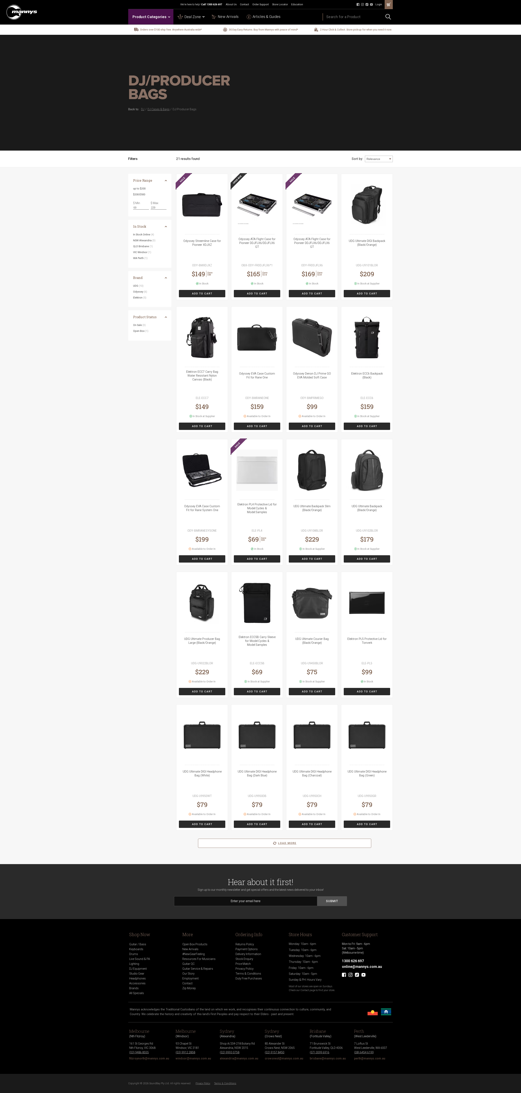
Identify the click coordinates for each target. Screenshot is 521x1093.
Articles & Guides (266, 16)
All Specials (136, 993)
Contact (244, 4)
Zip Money (189, 988)
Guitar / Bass (137, 944)
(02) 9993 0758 (229, 1052)
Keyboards (136, 949)
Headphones (137, 978)
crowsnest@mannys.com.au (284, 1058)
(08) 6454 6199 (364, 1052)
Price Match (243, 963)
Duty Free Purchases (248, 978)
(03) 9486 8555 (139, 1052)
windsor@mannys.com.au (193, 1058)
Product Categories (149, 17)
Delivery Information (248, 954)
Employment (190, 978)
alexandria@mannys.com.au (239, 1058)
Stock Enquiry (244, 959)
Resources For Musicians (199, 959)
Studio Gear (136, 973)
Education (297, 4)
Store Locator (280, 4)
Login (378, 4)
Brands (134, 988)
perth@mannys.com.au (369, 1058)
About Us (231, 4)
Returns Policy (244, 944)
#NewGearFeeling (193, 954)
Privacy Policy (244, 968)
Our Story (188, 973)
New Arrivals (228, 16)
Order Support (260, 4)
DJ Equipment (138, 968)
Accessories (137, 983)
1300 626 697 (214, 4)
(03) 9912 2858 (185, 1052)
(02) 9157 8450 (274, 1052)
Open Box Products (194, 944)
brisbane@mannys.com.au (328, 1058)
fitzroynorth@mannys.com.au (149, 1058)
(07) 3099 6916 (319, 1052)
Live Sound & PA (139, 959)
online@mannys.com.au (362, 966)
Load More (287, 843)
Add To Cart (202, 293)
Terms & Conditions (248, 973)
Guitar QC (188, 963)
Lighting (134, 963)
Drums (133, 954)
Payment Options (246, 949)
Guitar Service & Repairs (197, 968)
